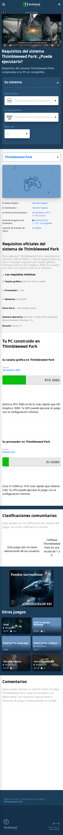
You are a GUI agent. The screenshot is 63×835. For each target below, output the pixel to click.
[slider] (25, 45)
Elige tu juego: (31, 157)
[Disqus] (31, 748)
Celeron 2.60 (8, 451)
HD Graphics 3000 (11, 369)
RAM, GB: (9, 126)
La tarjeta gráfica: (13, 110)
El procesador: (11, 93)
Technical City (31, 4)
